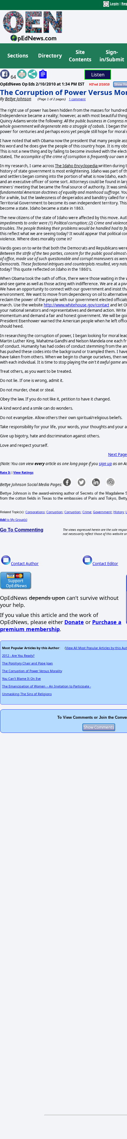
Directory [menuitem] (49, 55)
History (118, 512)
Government (102, 512)
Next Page (117, 454)
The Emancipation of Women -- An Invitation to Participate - (46, 686)
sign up (105, 463)
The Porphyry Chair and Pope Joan (27, 663)
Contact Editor (105, 563)
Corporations (35, 512)
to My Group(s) (13, 520)
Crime (86, 512)
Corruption (54, 512)
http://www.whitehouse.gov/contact (76, 305)
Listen (98, 74)
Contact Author (25, 563)
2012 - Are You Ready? (18, 656)
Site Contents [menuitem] (80, 56)
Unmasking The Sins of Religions (27, 694)
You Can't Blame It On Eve (21, 679)
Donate (74, 622)
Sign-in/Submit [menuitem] (111, 56)
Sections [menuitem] (17, 55)
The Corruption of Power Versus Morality (32, 671)
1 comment (77, 99)
